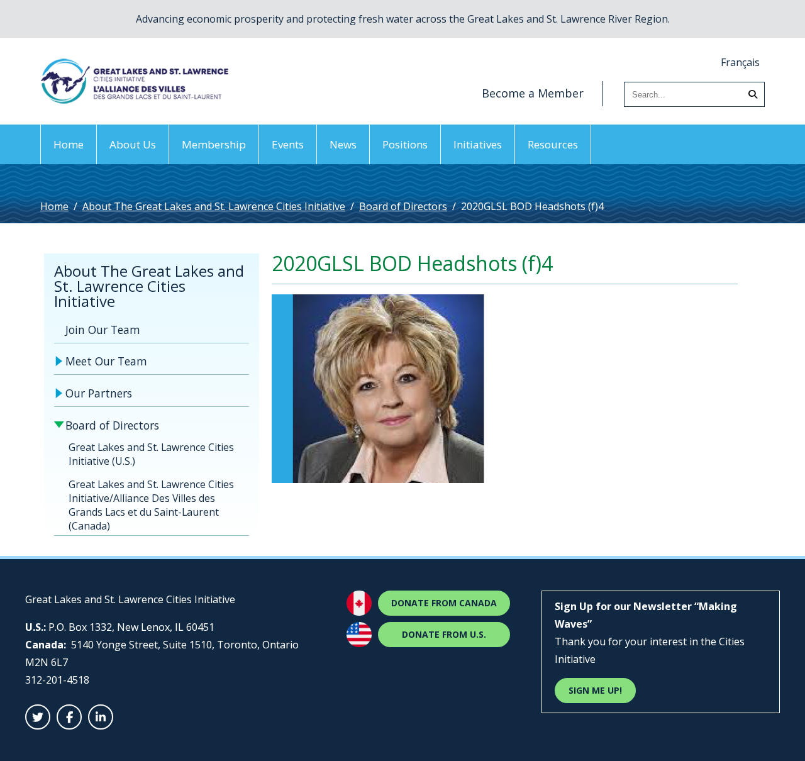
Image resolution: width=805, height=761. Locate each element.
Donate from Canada (444, 603)
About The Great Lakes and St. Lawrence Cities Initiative (213, 206)
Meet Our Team (106, 361)
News (343, 144)
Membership (214, 144)
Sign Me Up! (595, 690)
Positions (405, 144)
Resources (553, 144)
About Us (132, 144)
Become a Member (533, 93)
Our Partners (98, 393)
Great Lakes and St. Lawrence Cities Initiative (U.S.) (151, 454)
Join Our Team (102, 329)
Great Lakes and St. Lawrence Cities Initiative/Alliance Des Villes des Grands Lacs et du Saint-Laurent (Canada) (151, 505)
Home (68, 144)
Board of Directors (403, 206)
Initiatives (477, 144)
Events (288, 144)
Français (740, 62)
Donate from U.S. (444, 634)
